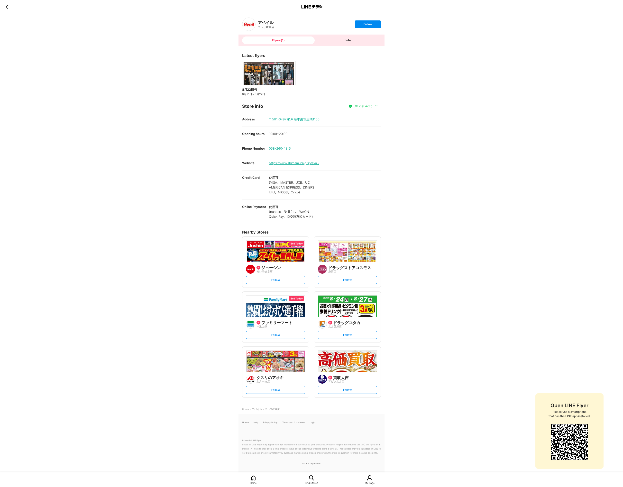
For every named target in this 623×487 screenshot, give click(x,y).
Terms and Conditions (293, 422)
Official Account (366, 106)
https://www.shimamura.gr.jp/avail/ (294, 163)
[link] (249, 24)
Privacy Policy (270, 422)
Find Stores (311, 482)
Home (253, 482)
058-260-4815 (280, 148)
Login (312, 422)
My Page (370, 482)
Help (256, 422)
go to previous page (8, 7)
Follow (367, 25)
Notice (245, 422)
